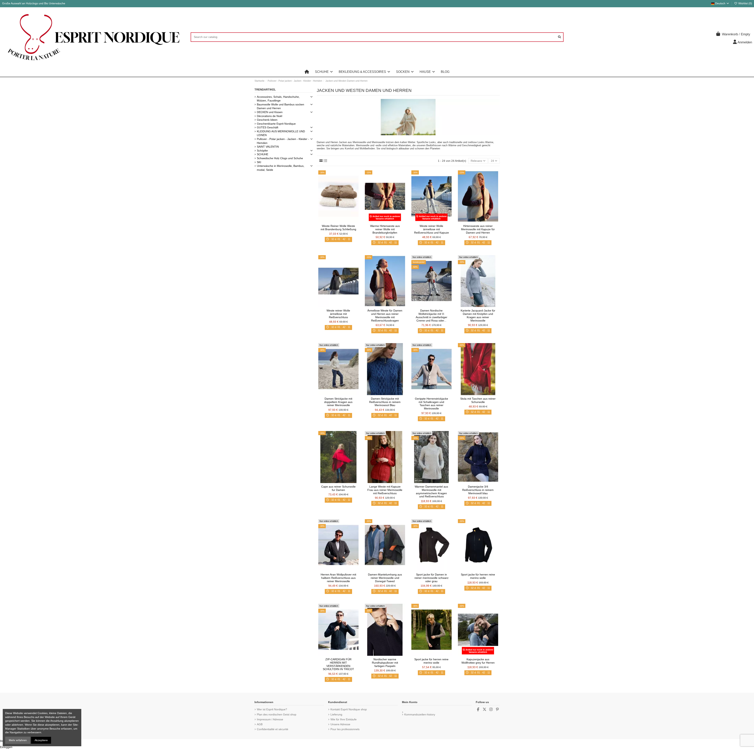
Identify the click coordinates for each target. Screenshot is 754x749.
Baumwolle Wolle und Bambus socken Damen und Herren (280, 106)
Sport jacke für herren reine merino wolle (478, 576)
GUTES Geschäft (267, 127)
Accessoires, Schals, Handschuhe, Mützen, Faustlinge (278, 98)
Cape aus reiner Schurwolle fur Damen (338, 488)
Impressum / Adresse (270, 719)
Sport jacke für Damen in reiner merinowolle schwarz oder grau (431, 578)
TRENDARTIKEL (265, 89)
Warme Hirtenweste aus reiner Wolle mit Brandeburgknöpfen (385, 229)
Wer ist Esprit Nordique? (272, 709)
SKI (259, 162)
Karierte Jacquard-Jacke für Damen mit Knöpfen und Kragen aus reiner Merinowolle (478, 315)
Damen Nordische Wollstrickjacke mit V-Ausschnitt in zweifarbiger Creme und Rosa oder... (431, 315)
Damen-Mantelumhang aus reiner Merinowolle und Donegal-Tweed (385, 578)
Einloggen (6, 747)
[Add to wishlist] (332, 221)
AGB (260, 724)
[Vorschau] (344, 221)
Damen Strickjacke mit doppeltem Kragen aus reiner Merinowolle (338, 402)
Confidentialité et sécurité (272, 729)
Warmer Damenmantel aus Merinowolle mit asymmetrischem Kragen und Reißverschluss (431, 491)
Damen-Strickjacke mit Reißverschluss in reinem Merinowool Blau (385, 402)
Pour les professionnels (345, 729)
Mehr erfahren (18, 740)
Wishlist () (745, 3)
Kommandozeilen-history (419, 714)
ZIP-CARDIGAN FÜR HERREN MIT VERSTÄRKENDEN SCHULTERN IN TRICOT (338, 664)
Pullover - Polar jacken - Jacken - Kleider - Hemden (283, 140)
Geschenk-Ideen (267, 119)
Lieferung (336, 714)
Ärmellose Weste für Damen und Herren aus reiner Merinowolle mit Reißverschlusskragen (384, 315)
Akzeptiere (41, 740)
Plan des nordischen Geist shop (276, 714)
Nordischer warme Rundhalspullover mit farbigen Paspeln (385, 663)
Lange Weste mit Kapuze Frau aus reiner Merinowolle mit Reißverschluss (384, 490)
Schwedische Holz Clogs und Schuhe (280, 158)
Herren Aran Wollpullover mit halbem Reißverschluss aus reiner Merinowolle (338, 578)
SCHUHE (262, 154)
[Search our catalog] (559, 37)
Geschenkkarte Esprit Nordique (276, 123)
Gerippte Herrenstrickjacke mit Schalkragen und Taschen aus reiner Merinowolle (431, 403)
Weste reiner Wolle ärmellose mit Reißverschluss (338, 314)
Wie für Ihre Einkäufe (343, 719)
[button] (324, 72)
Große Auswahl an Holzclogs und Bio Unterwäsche (33, 3)
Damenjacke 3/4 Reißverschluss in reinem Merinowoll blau (478, 490)
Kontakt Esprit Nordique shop (348, 709)
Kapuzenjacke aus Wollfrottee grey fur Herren (478, 661)
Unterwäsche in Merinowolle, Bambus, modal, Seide (280, 167)
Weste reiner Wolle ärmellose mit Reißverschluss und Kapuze (431, 229)
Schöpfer (262, 150)
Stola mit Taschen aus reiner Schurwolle (478, 400)
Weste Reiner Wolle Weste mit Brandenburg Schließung (338, 227)
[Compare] (338, 221)
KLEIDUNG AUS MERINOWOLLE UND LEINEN (281, 133)
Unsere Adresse (340, 724)
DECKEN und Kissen (270, 112)
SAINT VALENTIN (268, 146)
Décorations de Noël (269, 116)
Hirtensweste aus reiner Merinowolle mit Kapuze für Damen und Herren (478, 229)
